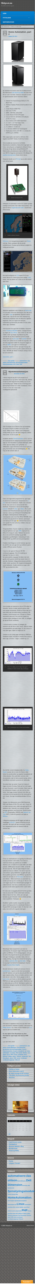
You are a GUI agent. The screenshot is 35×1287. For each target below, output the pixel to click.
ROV (17, 1212)
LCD (17, 275)
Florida (11, 1160)
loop (11, 314)
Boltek (29, 241)
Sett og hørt (11, 361)
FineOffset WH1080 (11, 330)
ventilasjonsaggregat (8, 1059)
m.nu (30, 1027)
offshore (10, 1210)
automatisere (23, 361)
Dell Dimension (11, 362)
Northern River (8, 22)
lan (25, 1050)
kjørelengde (18, 1200)
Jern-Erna (12, 1077)
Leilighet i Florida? (14, 1162)
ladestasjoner (11, 1204)
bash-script (28, 310)
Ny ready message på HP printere (19, 1072)
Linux (17, 364)
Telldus (10, 1055)
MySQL (25, 1052)
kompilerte (21, 1050)
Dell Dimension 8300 (18, 92)
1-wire (29, 277)
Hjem (4, 13)
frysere (24, 1048)
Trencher (29, 1214)
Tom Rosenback (22, 1214)
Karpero (15, 1050)
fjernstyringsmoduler (22, 362)
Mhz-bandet (19, 1052)
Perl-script (20, 876)
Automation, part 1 (8, 357)
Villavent (17, 1059)
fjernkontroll (6, 1048)
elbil (29, 1184)
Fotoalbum (6, 18)
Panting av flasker (14, 1068)
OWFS (9, 344)
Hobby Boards (7, 1027)
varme (18, 1057)
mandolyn (12, 1052)
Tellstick (19, 1055)
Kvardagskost (13, 1143)
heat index (23, 960)
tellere (22, 508)
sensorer (5, 508)
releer (15, 508)
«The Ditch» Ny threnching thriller (19, 1075)
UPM (20, 530)
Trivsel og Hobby (14, 1150)
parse (8, 1054)
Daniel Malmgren (11, 1047)
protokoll (20, 1054)
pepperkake (18, 1210)
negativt (13, 207)
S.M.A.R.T (12, 822)
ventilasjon (24, 1057)
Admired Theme (30, 1224)
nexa (29, 1052)
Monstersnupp (13, 1148)
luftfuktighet (6, 1052)
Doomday (24, 1184)
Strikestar (6, 241)
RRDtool (5, 815)
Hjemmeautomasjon (18, 371)
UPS (6, 811)
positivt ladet (20, 207)
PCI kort (18, 159)
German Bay (15, 1193)
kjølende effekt (13, 960)
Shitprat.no (6, 3)
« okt (9, 1133)
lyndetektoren (6, 970)
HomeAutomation (8, 364)
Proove (16, 1054)
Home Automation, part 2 (16, 1070)
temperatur (25, 1055)
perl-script (16, 338)
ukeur (11, 1057)
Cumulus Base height (13, 964)
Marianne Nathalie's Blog (16, 1145)
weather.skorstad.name (9, 155)
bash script (6, 978)
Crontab (24, 338)
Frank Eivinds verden (15, 1141)
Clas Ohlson (13, 332)
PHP (21, 364)
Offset (4, 1054)
